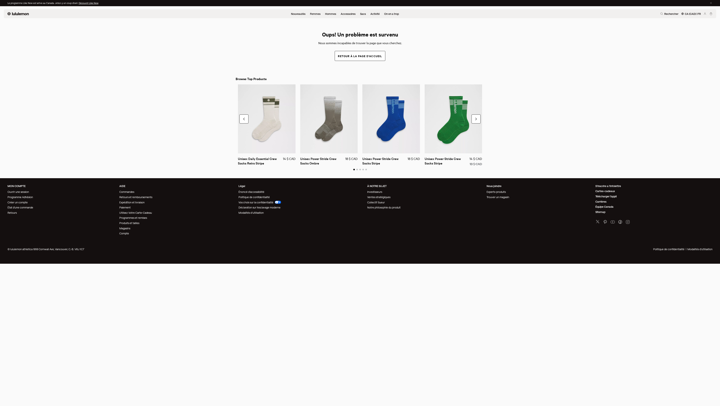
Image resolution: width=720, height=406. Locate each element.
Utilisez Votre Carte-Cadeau (135, 212)
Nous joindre (494, 186)
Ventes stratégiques (378, 197)
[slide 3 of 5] (360, 169)
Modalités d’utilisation (251, 212)
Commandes (126, 191)
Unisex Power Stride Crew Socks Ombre (318, 160)
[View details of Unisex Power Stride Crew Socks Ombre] (329, 118)
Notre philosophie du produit (384, 207)
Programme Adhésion (20, 197)
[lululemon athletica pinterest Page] (605, 222)
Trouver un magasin (498, 197)
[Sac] (711, 14)
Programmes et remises (133, 217)
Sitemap (600, 212)
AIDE (122, 186)
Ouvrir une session (18, 191)
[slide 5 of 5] (366, 169)
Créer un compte (18, 202)
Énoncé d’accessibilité (251, 191)
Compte (124, 233)
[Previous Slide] (243, 118)
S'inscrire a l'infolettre (608, 186)
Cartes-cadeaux (605, 191)
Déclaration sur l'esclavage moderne (259, 207)
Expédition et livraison (132, 202)
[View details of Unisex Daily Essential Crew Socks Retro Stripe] (267, 118)
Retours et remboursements (135, 197)
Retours (12, 212)
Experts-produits (496, 191)
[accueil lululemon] (18, 13)
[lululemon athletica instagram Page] (628, 222)
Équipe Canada (604, 206)
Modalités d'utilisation (699, 249)
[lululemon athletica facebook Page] (620, 222)
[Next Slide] (476, 118)
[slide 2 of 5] (357, 169)
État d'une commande (20, 207)
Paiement (125, 207)
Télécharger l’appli (606, 196)
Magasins (124, 228)
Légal (241, 186)
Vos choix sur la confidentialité (255, 202)
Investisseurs (374, 191)
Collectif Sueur (376, 202)
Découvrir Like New (88, 3)
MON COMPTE (17, 186)
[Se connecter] (705, 14)
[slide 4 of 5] (363, 169)
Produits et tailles (129, 223)
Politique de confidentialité (254, 197)
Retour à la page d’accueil (360, 56)
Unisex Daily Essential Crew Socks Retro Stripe (257, 160)
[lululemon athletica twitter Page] (597, 222)
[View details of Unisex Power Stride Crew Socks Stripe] (391, 118)
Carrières (600, 201)
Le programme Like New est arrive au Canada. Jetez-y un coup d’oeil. (43, 3)
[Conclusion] (711, 3)
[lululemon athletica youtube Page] (612, 222)
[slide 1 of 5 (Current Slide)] (354, 169)
